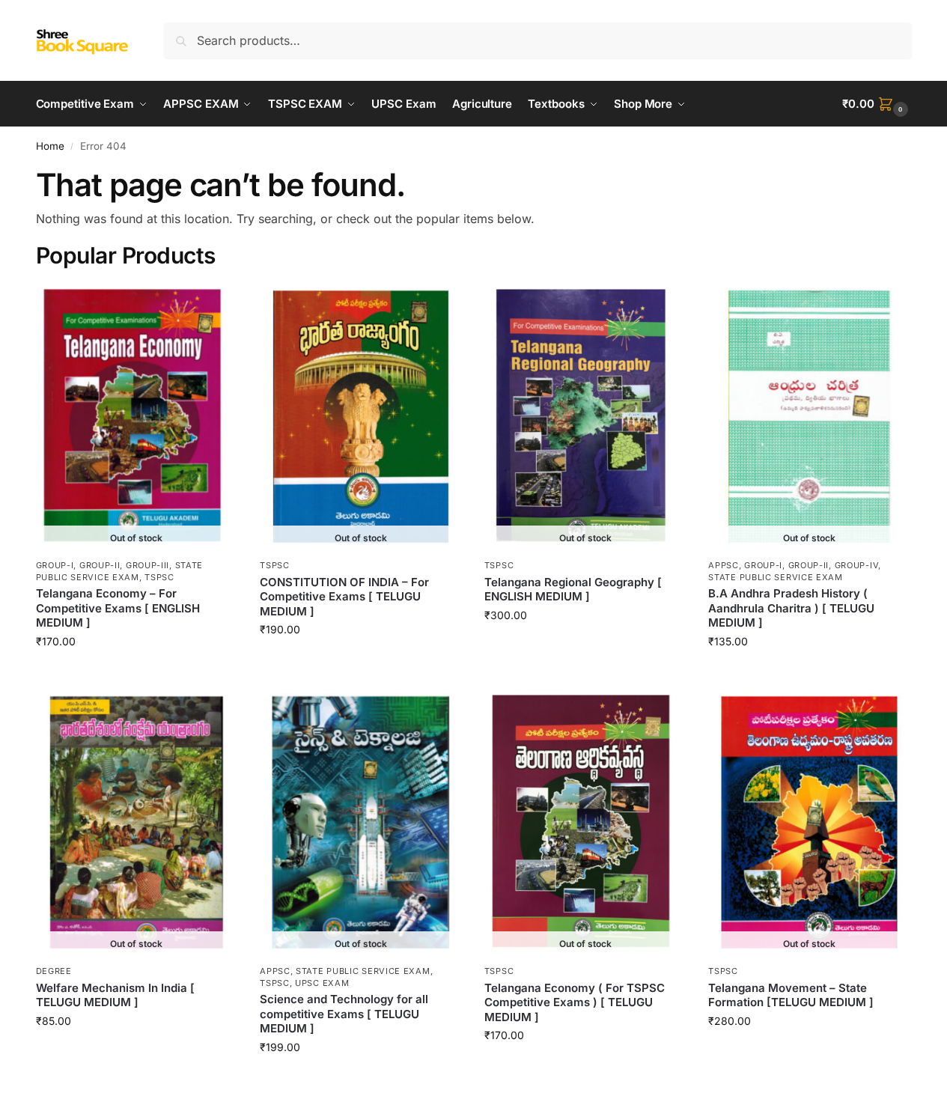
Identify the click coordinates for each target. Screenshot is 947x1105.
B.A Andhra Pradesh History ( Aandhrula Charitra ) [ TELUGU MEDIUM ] (791, 608)
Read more (136, 672)
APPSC (723, 565)
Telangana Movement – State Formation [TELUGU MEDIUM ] (791, 995)
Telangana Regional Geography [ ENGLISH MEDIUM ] (573, 589)
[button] (876, 104)
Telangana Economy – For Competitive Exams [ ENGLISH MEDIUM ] (118, 608)
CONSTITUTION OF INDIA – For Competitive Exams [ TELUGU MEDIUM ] (344, 596)
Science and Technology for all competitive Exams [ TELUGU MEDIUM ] (344, 1013)
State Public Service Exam (120, 571)
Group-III (147, 565)
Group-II (100, 565)
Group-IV (857, 565)
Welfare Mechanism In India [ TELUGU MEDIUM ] (115, 995)
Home (50, 146)
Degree (54, 971)
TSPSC (159, 577)
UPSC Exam (322, 983)
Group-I (55, 565)
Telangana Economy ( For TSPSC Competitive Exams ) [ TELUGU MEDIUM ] (574, 1002)
